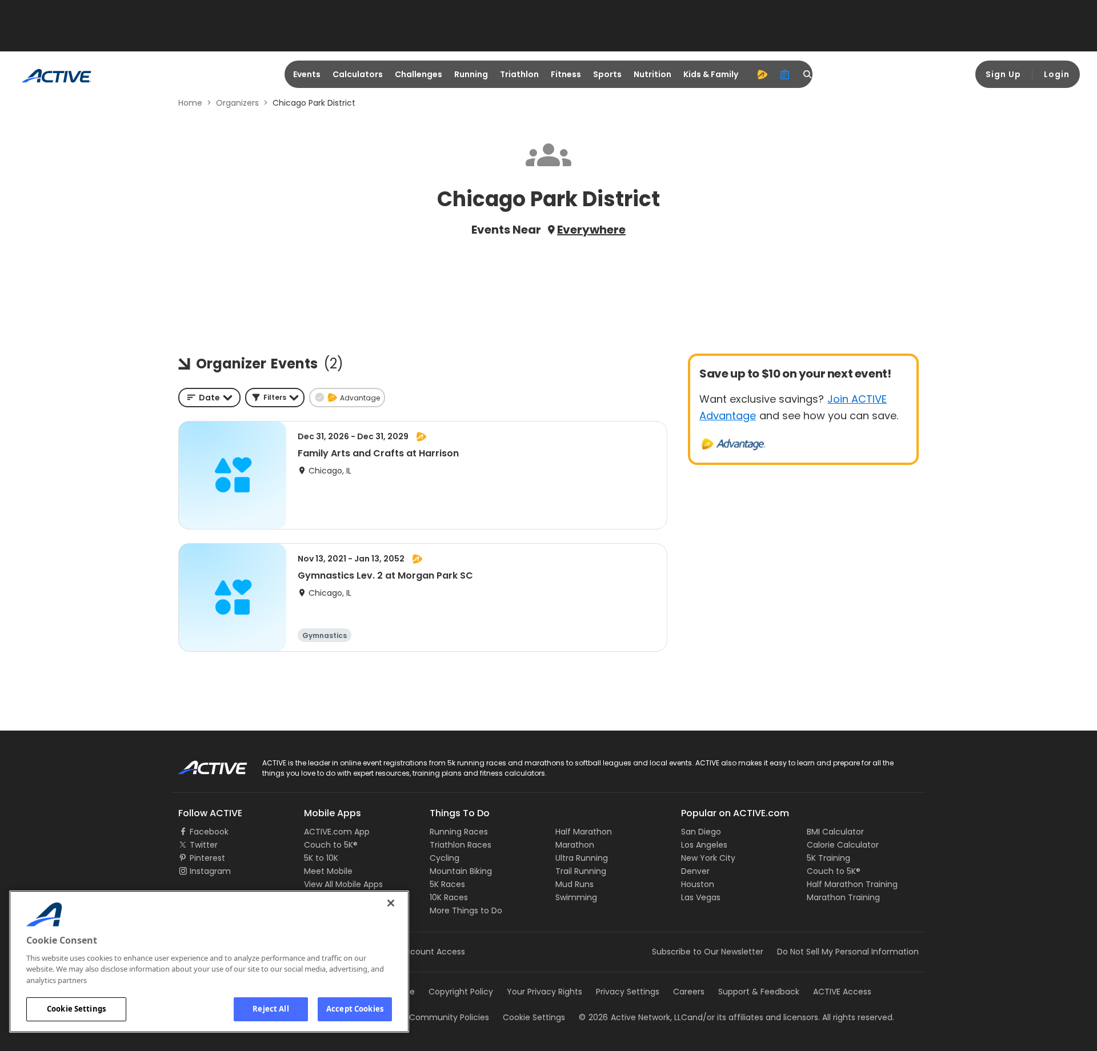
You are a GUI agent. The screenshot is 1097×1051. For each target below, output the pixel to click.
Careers (688, 991)
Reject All (271, 1009)
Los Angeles (704, 845)
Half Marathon (583, 831)
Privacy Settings (627, 991)
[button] (275, 397)
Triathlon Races (460, 845)
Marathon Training (843, 897)
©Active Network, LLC (633, 1017)
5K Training (828, 858)
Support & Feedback (758, 991)
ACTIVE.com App (337, 831)
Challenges (418, 74)
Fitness (566, 74)
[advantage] (762, 74)
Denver (695, 871)
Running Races (459, 831)
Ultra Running (581, 858)
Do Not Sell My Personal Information (848, 951)
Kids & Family (710, 74)
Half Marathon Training (852, 884)
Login (1057, 74)
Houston (697, 884)
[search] (808, 74)
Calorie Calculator (843, 845)
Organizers (237, 103)
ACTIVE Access (842, 991)
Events (307, 74)
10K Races (449, 897)
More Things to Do (466, 910)
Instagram (210, 871)
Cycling (444, 858)
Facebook (209, 831)
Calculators (358, 74)
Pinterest (207, 858)
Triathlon (519, 74)
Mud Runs (574, 884)
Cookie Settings (76, 1009)
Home (190, 103)
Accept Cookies (354, 1009)
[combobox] (209, 397)
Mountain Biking (461, 871)
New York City (708, 858)
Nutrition (652, 74)
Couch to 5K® (331, 845)
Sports (607, 74)
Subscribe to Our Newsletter (707, 951)
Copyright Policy (461, 991)
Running (471, 74)
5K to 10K (321, 858)
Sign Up (1003, 74)
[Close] (390, 903)
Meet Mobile (328, 871)
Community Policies (449, 1017)
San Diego (701, 831)
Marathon (574, 845)
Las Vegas (700, 897)
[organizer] (785, 74)
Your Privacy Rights (544, 991)
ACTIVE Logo (202, 763)
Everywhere (591, 230)
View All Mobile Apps (343, 884)
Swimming (576, 897)
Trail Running (580, 871)
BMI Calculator (835, 831)
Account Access (432, 951)
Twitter (204, 845)
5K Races (447, 884)
